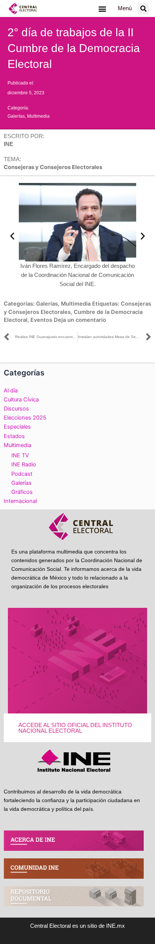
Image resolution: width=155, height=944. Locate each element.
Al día (11, 390)
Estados (14, 436)
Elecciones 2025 (25, 417)
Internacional (20, 501)
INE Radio (23, 464)
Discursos (16, 408)
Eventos (41, 320)
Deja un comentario (80, 320)
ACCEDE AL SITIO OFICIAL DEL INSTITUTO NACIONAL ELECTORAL (75, 728)
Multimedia (38, 116)
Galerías (16, 116)
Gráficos (22, 492)
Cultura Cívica (21, 399)
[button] (102, 8)
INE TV (20, 455)
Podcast (21, 473)
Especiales (17, 426)
